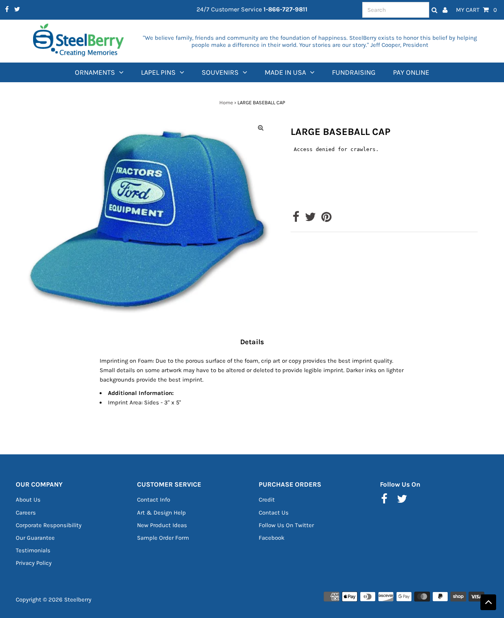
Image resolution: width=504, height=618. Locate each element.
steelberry (77, 599)
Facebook (271, 537)
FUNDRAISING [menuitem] (354, 72)
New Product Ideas (162, 525)
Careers (26, 512)
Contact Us (274, 512)
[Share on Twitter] (310, 219)
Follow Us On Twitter (286, 525)
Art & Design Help (161, 512)
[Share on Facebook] (296, 219)
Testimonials (33, 550)
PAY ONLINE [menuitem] (411, 72)
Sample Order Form (163, 537)
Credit (267, 499)
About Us (28, 499)
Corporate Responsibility (49, 525)
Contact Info (153, 499)
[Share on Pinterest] (326, 219)
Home (226, 102)
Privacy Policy (34, 562)
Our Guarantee (35, 537)
